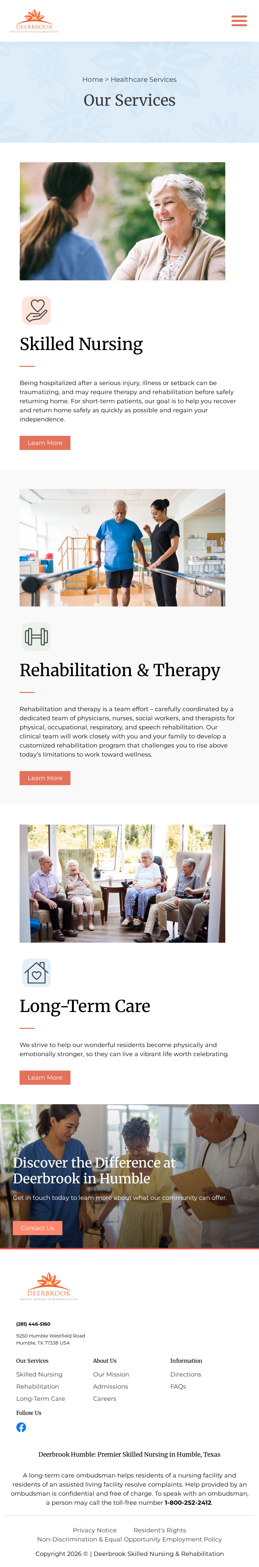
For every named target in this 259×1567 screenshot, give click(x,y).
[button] (240, 21)
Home (92, 79)
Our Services (32, 1360)
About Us (105, 1360)
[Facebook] (21, 1427)
